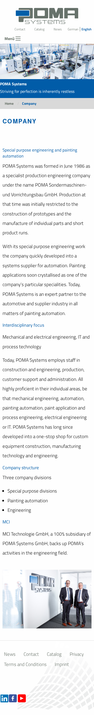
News (58, 29)
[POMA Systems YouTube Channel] (22, 698)
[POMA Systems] (47, 13)
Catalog (39, 29)
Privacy (77, 654)
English (86, 29)
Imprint (62, 664)
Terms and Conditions (25, 664)
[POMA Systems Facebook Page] (13, 698)
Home (9, 103)
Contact (20, 29)
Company (29, 103)
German (73, 29)
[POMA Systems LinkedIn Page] (4, 698)
